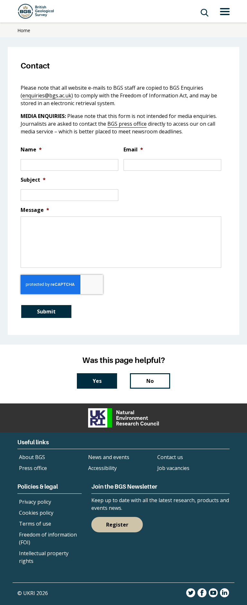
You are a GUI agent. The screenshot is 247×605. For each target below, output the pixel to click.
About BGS (32, 457)
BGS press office (127, 123)
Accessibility (102, 468)
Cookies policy (36, 512)
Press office (33, 468)
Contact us (170, 457)
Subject (33, 179)
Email (133, 149)
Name (31, 149)
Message (35, 210)
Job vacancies (173, 468)
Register (117, 524)
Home (23, 30)
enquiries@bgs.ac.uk (46, 95)
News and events (108, 457)
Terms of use (35, 523)
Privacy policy (35, 501)
